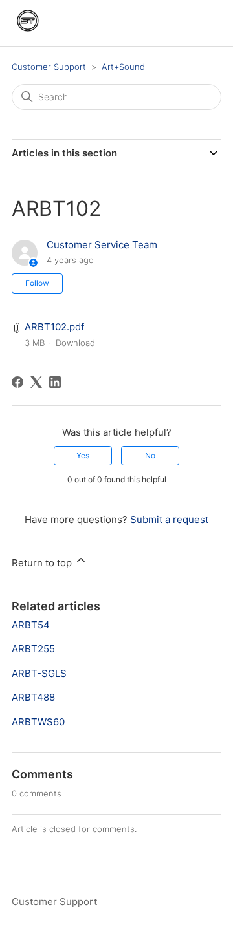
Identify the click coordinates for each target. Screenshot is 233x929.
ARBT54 (31, 625)
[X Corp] (36, 382)
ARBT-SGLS (39, 673)
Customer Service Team (102, 245)
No (150, 455)
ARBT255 (33, 649)
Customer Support (49, 66)
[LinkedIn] (55, 382)
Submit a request (169, 519)
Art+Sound (123, 66)
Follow (37, 283)
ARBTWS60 (38, 722)
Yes (82, 455)
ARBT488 (33, 697)
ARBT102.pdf (54, 327)
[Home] (28, 33)
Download (75, 342)
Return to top (43, 563)
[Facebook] (17, 382)
